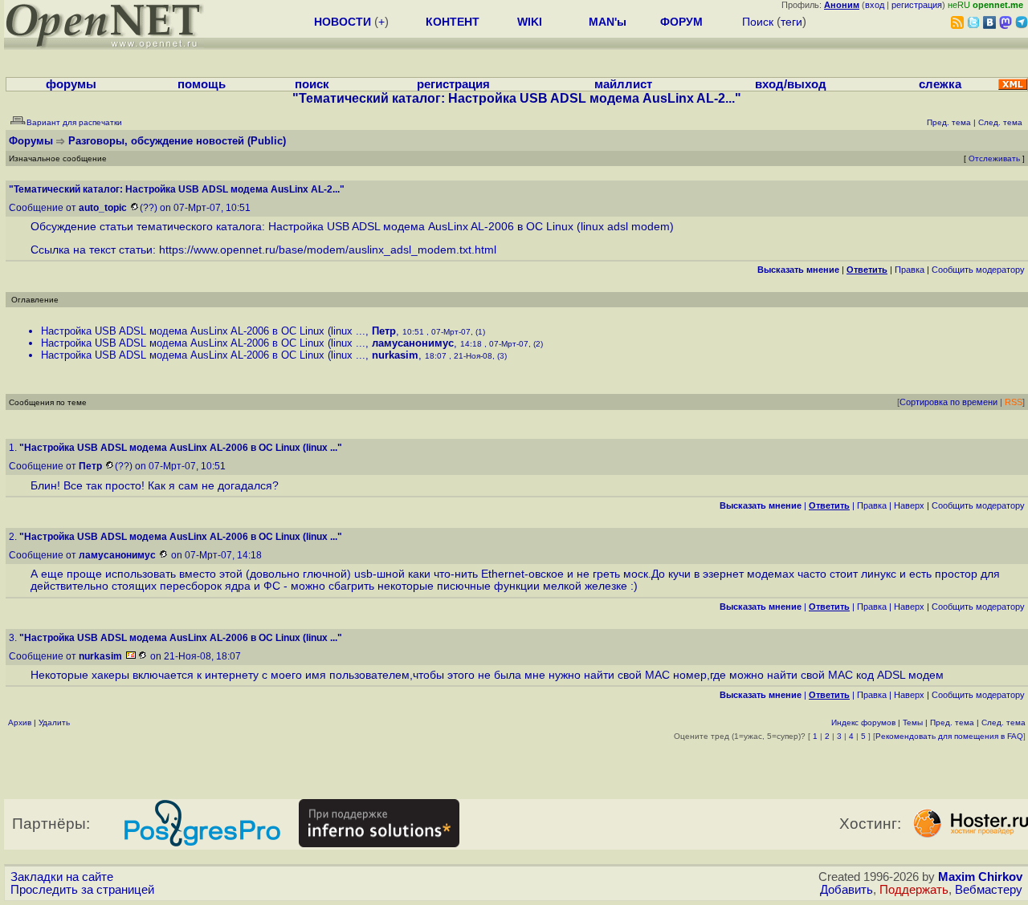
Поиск (757, 21)
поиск (312, 84)
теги (791, 21)
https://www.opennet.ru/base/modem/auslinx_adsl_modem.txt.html (327, 250)
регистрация (916, 5)
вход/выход (790, 84)
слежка (940, 84)
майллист (623, 84)
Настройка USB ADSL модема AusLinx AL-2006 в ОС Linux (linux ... (203, 331)
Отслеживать (994, 158)
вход (874, 5)
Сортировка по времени (948, 402)
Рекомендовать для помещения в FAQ (949, 736)
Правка (909, 269)
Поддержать (913, 889)
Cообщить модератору (978, 269)
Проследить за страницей (82, 889)
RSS (1013, 402)
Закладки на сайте (61, 877)
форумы (71, 84)
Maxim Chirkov (980, 877)
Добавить (846, 889)
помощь (201, 84)
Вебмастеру (988, 889)
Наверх (909, 505)
